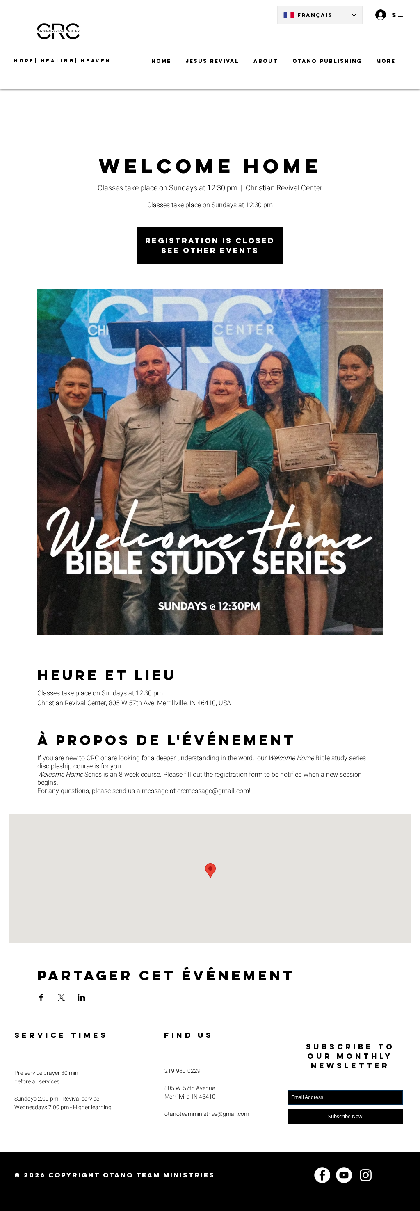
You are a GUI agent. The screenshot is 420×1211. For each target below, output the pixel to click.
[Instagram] (366, 1175)
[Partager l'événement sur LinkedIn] (81, 997)
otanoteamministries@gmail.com (206, 1114)
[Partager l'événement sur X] (61, 997)
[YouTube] (344, 1175)
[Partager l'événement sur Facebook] (41, 997)
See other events (210, 250)
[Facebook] (322, 1175)
